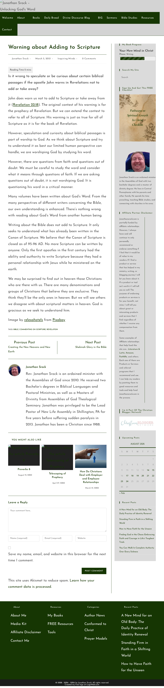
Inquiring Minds (66, 58)
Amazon (129, 353)
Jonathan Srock (20, 58)
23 (122, 481)
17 (127, 475)
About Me (18, 615)
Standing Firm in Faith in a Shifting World (135, 649)
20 (143, 475)
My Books (55, 615)
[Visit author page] (14, 370)
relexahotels (33, 320)
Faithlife (123, 357)
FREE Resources (60, 624)
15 (153, 470)
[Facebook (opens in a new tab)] (146, 6)
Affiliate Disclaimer (26, 632)
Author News (94, 615)
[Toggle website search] (15, 30)
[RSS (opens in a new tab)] (157, 6)
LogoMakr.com (92, 685)
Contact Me (20, 641)
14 (148, 470)
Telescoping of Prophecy (57, 475)
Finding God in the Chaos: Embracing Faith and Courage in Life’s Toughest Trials (137, 538)
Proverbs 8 (24, 469)
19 (137, 475)
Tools (52, 632)
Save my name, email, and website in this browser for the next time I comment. (57, 557)
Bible (15, 329)
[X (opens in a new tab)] (141, 6)
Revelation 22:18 (25, 105)
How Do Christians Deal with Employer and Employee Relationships (90, 477)
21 (148, 475)
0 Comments (89, 58)
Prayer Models (95, 639)
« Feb (122, 493)
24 (127, 481)
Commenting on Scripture (32, 329)
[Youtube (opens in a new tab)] (152, 6)
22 (153, 475)
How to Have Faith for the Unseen (135, 529)
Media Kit (18, 624)
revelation (52, 329)
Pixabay (59, 320)
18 (132, 475)
